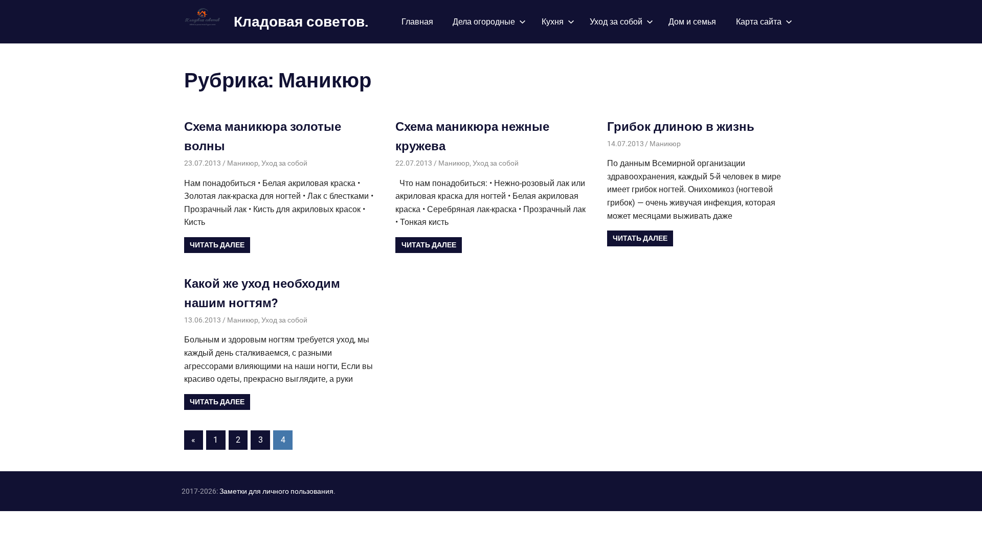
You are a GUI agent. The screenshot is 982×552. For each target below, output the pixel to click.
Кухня (553, 22)
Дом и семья (692, 22)
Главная (417, 22)
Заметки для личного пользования (276, 491)
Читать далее (217, 245)
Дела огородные (484, 22)
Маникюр (242, 163)
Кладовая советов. (301, 21)
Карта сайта (759, 22)
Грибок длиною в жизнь (680, 126)
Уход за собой (616, 22)
